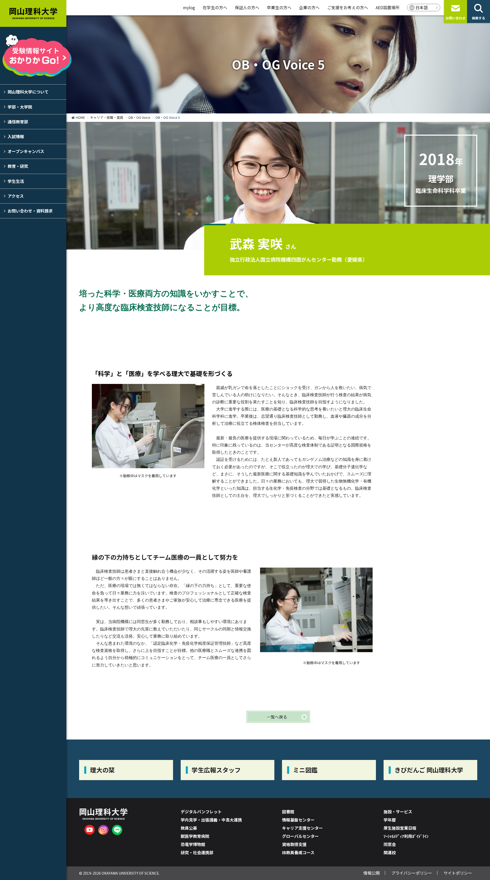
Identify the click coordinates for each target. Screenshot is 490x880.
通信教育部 (18, 122)
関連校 (390, 852)
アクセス (16, 196)
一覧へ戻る (277, 717)
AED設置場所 (387, 7)
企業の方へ (309, 7)
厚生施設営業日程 (400, 828)
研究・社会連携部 (197, 852)
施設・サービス (398, 811)
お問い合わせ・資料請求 (30, 211)
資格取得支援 (294, 844)
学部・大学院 (20, 107)
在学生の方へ (215, 7)
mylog (189, 7)
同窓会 (390, 844)
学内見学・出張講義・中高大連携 (211, 820)
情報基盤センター (298, 820)
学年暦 (390, 820)
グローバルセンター (300, 836)
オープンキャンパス (26, 151)
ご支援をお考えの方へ (347, 7)
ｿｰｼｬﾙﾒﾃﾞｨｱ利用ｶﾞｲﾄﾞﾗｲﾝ (406, 836)
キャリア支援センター (302, 828)
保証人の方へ (247, 7)
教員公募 (189, 828)
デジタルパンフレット (201, 811)
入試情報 (16, 136)
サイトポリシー (458, 873)
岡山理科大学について (28, 92)
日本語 (421, 7)
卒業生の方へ (279, 7)
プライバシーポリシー (411, 873)
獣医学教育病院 (195, 836)
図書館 (288, 811)
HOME (80, 117)
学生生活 (16, 181)
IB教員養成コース (298, 852)
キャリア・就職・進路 (106, 117)
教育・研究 (18, 166)
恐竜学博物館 (193, 844)
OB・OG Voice (139, 117)
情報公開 (371, 873)
